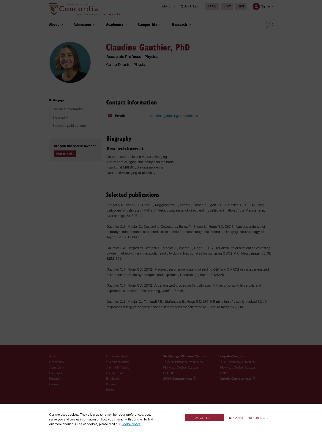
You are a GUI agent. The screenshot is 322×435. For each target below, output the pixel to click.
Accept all (204, 418)
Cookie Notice (131, 424)
